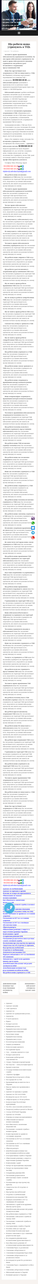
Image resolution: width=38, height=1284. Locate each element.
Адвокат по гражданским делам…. (18, 1013)
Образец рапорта (9, 927)
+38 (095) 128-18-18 (10, 22)
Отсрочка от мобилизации (13, 950)
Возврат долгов (12, 1024)
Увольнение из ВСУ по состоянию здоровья (16, 919)
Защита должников (13, 1044)
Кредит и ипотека (12, 1067)
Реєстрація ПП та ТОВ (14, 1080)
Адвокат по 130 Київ (13, 1114)
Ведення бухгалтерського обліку (18, 1077)
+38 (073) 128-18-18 (10, 25)
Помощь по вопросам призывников (17, 893)
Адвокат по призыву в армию (14, 891)
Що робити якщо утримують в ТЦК (16, 972)
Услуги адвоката (12, 1019)
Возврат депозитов (13, 1055)
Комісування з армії (11, 934)
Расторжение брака (13, 1049)
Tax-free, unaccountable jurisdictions (18, 1107)
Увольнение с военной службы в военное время (19, 906)
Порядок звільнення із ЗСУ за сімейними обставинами (19, 956)
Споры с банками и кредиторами (18, 1062)
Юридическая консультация (16, 1029)
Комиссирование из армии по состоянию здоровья (19, 915)
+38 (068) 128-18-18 (10, 19)
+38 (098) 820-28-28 (10, 166)
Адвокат (7, 51)
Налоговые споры (12, 1034)
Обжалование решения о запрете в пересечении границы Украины (16, 931)
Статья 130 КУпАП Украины (16, 1112)
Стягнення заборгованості (15, 1250)
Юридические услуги (13, 1039)
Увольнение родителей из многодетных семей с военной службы (18, 940)
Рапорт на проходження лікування (16, 909)
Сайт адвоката (11, 1008)
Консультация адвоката (15, 1047)
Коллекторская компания (15, 1042)
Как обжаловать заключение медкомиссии (14, 901)
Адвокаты (9, 1016)
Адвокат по (10, 1011)
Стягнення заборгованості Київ (17, 1270)
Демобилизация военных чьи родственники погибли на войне (15, 969)
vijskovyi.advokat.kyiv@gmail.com (17, 171)
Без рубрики (15, 51)
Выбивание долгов (13, 1026)
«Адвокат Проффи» (13, 1074)
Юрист (8, 1021)
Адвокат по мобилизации (13, 889)
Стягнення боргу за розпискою (17, 1248)
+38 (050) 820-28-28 (10, 169)
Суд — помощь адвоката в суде (17, 1052)
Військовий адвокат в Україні (17, 1272)
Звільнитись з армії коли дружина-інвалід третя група (16, 960)
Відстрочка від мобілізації (13, 948)
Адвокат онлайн (12, 1006)
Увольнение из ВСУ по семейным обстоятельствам (16, 924)
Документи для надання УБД (14, 952)
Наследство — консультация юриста (19, 1064)
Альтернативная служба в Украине (19, 1155)
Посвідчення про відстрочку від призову (19, 943)
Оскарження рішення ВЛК (13, 936)
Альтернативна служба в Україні (18, 1226)
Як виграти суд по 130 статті (16, 1097)
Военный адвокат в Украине (16, 1275)
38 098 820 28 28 (20, 80)
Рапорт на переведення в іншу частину (18, 911)
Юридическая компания (15, 1031)
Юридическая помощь (14, 1037)
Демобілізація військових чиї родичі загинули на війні (17, 965)
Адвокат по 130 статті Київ (16, 1094)
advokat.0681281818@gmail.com (17, 28)
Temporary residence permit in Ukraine (19, 1109)
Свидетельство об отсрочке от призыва (18, 945)
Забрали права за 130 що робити (18, 1099)
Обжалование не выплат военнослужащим (12, 897)
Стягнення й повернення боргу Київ (19, 1253)
